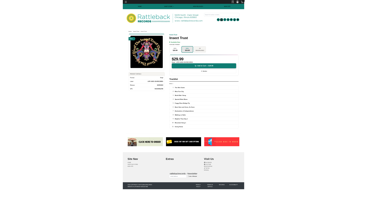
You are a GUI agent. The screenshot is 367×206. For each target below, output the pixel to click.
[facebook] (224, 19)
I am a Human (193, 176)
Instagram (208, 166)
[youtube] (228, 19)
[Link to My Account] (237, 2)
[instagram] (231, 19)
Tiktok (207, 168)
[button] (169, 6)
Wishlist (205, 71)
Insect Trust (136, 31)
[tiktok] (234, 19)
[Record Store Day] (221, 19)
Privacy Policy (198, 185)
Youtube (208, 164)
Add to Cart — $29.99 (205, 66)
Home (130, 31)
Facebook (208, 162)
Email (207, 170)
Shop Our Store (133, 164)
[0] (242, 2)
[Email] (237, 19)
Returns (222, 184)
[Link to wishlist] (232, 2)
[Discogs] (218, 19)
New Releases (198, 6)
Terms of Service (210, 185)
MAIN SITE (227, 6)
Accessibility (233, 184)
